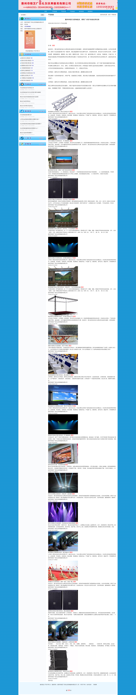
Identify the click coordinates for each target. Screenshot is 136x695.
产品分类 (63, 11)
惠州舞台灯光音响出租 (27, 73)
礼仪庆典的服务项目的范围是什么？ (29, 128)
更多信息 (50, 680)
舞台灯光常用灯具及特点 (26, 105)
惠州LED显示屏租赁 (26, 60)
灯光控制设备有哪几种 (26, 115)
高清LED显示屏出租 (26, 63)
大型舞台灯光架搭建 (26, 78)
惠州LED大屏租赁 (25, 58)
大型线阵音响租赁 (25, 68)
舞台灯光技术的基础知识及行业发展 (29, 97)
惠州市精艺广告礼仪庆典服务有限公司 (57, 117)
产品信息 (54, 11)
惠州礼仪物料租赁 (25, 70)
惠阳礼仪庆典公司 (25, 75)
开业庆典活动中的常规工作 (27, 88)
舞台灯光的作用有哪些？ (26, 132)
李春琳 (95, 684)
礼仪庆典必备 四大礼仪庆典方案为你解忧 (30, 92)
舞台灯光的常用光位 (25, 101)
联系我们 (90, 11)
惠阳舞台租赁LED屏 (26, 65)
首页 (45, 11)
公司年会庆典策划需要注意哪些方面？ (29, 119)
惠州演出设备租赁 (25, 80)
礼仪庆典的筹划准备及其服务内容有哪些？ (31, 123)
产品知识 (72, 11)
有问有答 (81, 11)
